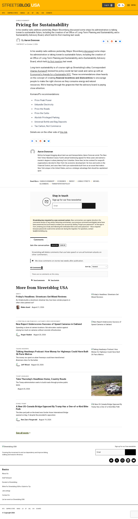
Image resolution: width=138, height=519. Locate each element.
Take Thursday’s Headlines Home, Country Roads (41, 379)
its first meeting (54, 61)
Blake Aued (25, 307)
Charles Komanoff (22, 20)
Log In (106, 5)
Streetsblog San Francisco (27, 321)
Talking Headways (22, 348)
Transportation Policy (61, 184)
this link (63, 132)
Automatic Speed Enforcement (49, 321)
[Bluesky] (134, 460)
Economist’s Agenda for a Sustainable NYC (50, 74)
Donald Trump (21, 403)
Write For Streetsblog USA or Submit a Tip (16, 486)
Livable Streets (84, 181)
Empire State (13, 13)
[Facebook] (111, 460)
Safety (18, 293)
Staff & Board (7, 478)
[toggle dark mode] (121, 5)
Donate (49, 13)
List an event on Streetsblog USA (13, 499)
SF (33, 13)
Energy (72, 181)
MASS (22, 13)
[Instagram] (122, 460)
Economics (61, 181)
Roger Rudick (26, 335)
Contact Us (6, 495)
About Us (5, 473)
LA (28, 13)
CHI (43, 13)
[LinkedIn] (128, 460)
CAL (37, 13)
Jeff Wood (25, 365)
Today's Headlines (22, 376)
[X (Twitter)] (117, 460)
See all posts (22, 433)
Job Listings (6, 491)
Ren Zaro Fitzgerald (29, 420)
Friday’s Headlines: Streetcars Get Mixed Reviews (41, 296)
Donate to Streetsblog (9, 482)
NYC (3, 13)
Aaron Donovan (32, 40)
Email (56, 206)
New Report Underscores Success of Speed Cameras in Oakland (49, 324)
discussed (89, 51)
